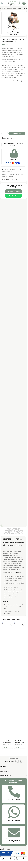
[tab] (7, 539)
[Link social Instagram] (18, 761)
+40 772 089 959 (15, 191)
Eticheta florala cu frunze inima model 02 (7, 742)
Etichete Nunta (22, 8)
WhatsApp (15, 196)
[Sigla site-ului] (11, 3)
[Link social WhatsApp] (14, 179)
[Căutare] (19, 3)
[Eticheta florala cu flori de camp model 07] (19, 680)
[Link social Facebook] (9, 179)
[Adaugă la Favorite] (11, 624)
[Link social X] (11, 179)
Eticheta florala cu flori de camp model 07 (19, 742)
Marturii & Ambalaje (10, 8)
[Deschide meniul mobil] (2, 3)
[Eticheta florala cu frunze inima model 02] (7, 680)
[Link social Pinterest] (13, 179)
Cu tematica (11, 174)
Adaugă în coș (17, 133)
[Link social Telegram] (16, 179)
